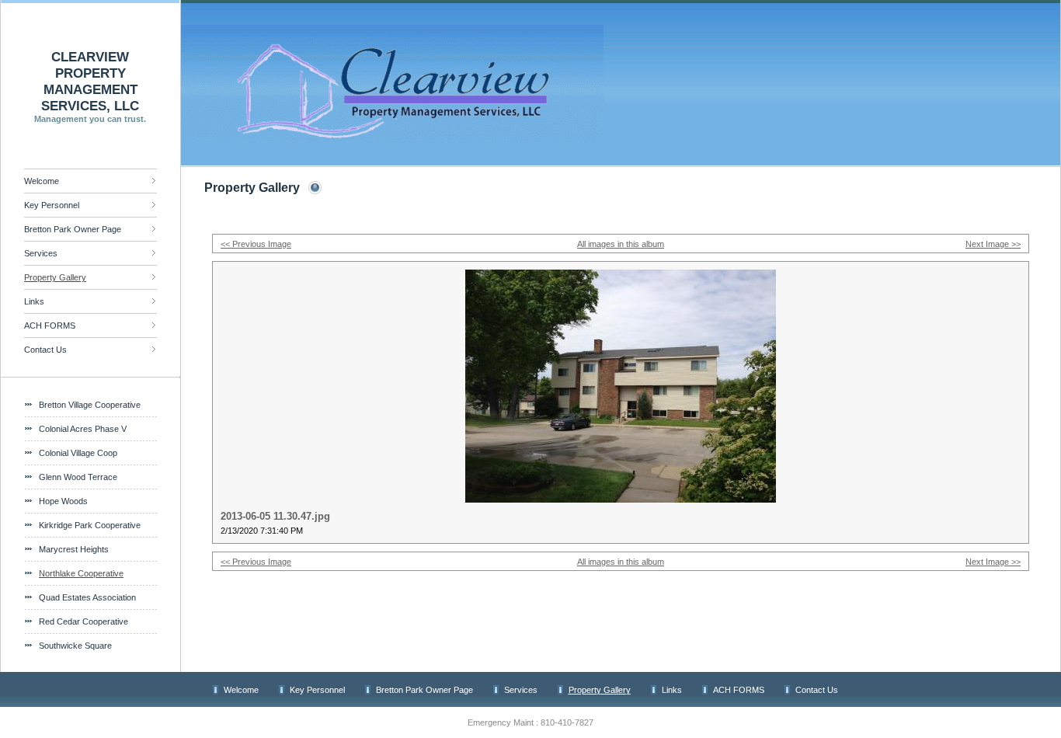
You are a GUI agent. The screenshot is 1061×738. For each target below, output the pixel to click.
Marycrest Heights (74, 549)
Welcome (41, 181)
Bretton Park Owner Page (72, 229)
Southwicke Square (75, 645)
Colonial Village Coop (78, 453)
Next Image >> (993, 244)
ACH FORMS (49, 325)
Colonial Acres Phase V (83, 428)
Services (40, 253)
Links (34, 301)
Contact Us (45, 349)
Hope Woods (63, 501)
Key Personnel (51, 205)
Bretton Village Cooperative (90, 404)
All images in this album (620, 244)
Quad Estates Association (87, 597)
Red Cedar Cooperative (83, 621)
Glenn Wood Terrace (78, 477)
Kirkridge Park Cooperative (90, 525)
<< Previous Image (256, 244)
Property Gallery (55, 277)
